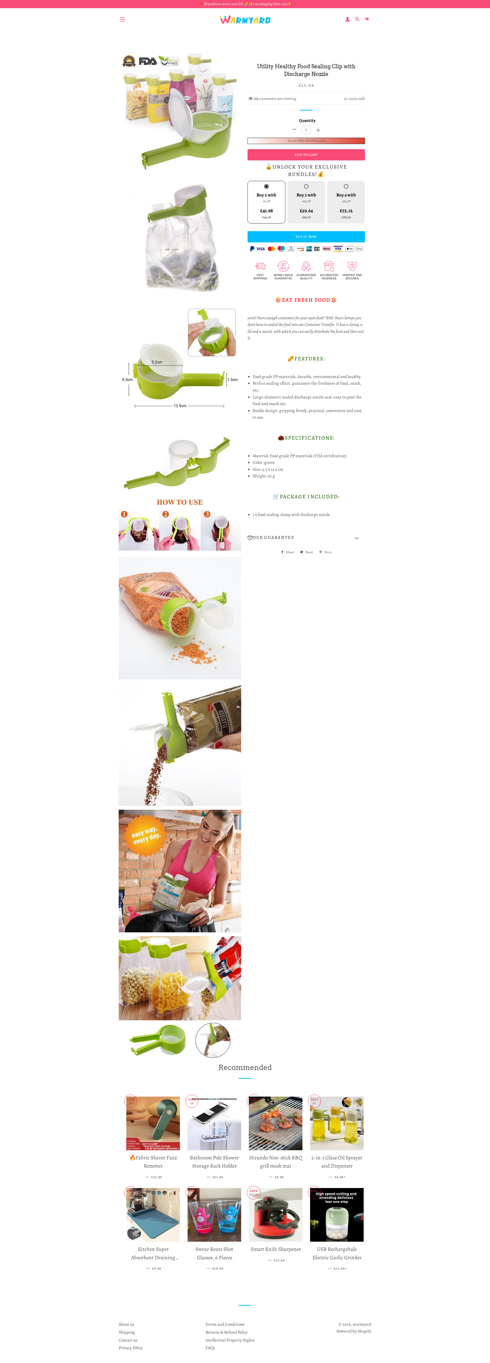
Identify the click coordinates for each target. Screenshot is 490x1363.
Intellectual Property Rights (230, 1340)
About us (126, 1324)
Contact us (128, 1340)
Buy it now (306, 236)
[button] (306, 537)
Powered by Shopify (353, 1331)
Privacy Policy (131, 1348)
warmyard (362, 1324)
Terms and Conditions (224, 1324)
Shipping (127, 1332)
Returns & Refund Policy (226, 1332)
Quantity (307, 120)
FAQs (210, 1348)
